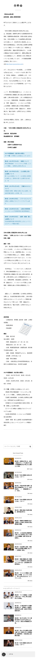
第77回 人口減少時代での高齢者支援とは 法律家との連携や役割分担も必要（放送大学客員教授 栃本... (23, 608)
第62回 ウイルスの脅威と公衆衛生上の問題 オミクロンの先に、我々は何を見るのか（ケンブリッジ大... (23, 575)
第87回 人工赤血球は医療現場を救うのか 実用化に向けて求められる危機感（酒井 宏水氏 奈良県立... (23, 535)
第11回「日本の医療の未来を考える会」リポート (23, 475)
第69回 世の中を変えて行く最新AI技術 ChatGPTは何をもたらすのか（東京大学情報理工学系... (23, 620)
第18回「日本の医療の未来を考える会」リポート (23, 500)
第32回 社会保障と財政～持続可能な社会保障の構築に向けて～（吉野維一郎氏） (23, 548)
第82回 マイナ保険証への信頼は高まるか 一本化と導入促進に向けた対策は (23, 596)
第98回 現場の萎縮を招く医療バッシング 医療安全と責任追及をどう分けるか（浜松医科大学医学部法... (23, 561)
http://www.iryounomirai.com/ (14, 64)
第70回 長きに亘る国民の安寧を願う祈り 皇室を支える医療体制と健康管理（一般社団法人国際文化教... (23, 633)
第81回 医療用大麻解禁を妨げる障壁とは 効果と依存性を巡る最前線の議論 (23, 522)
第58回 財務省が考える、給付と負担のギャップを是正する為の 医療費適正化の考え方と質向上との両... (23, 464)
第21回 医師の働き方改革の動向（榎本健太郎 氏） (23, 511)
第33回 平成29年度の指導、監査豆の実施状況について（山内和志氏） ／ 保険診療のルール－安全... (23, 488)
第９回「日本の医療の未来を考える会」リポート (23, 643)
